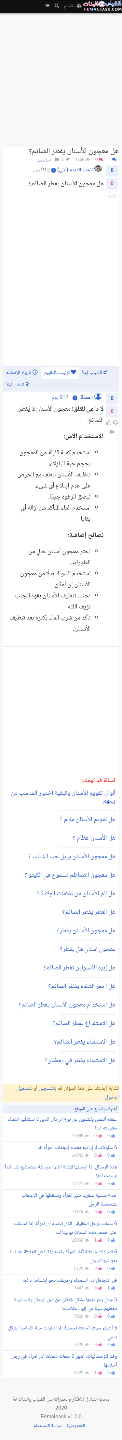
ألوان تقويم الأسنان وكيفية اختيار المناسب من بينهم (63, 797)
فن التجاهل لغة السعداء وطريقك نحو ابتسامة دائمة (69, 1280)
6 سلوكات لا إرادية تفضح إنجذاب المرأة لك (77, 1147)
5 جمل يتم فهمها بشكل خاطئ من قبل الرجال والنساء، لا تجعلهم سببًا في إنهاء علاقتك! (65, 1304)
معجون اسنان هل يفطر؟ (87, 949)
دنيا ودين (44, 160)
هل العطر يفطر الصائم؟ (88, 912)
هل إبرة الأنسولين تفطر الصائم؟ (79, 968)
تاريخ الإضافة (19, 372)
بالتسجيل (47, 1088)
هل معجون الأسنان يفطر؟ (86, 931)
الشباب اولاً (92, 372)
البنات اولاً (16, 385)
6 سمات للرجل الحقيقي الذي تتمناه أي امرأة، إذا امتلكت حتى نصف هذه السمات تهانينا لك (65, 1228)
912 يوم (60, 397)
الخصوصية (76, 1426)
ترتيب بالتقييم (57, 372)
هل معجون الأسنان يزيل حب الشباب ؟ (71, 856)
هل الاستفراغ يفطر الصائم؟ (83, 1023)
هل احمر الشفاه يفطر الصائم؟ (81, 986)
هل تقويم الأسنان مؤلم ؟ (87, 819)
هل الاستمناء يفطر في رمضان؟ (80, 1060)
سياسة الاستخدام (48, 1426)
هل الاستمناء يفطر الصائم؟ (84, 1042)
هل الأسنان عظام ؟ (94, 838)
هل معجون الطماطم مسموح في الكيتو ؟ (69, 875)
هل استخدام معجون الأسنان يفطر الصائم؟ (67, 1005)
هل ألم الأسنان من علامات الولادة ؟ (76, 894)
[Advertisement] (61, 77)
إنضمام (70, 6)
